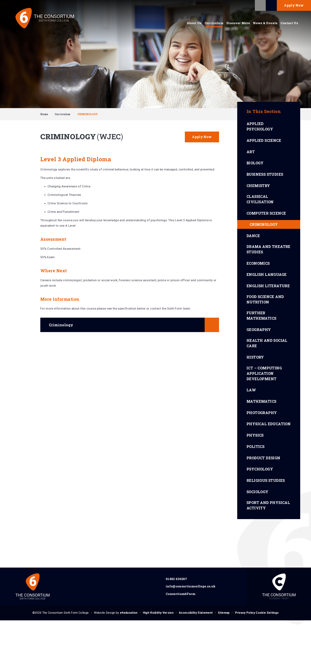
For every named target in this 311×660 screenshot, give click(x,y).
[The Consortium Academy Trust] (279, 586)
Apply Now (294, 5)
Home (44, 114)
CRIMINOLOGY (87, 114)
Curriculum (63, 114)
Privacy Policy (245, 612)
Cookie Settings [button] (267, 612)
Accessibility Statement (196, 612)
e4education (129, 612)
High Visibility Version (158, 612)
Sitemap (223, 612)
